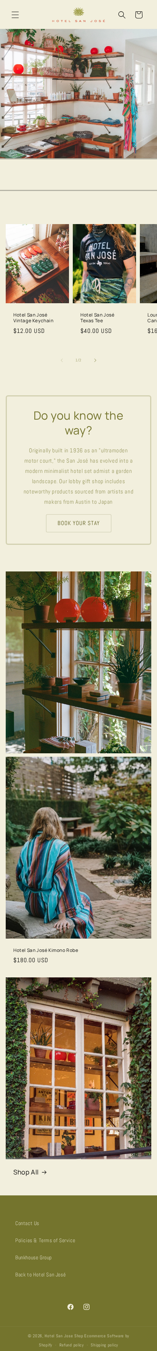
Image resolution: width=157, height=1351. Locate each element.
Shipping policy (104, 1345)
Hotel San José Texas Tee (97, 317)
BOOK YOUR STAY (79, 523)
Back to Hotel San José (40, 1274)
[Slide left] (61, 360)
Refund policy (71, 1345)
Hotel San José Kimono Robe (45, 950)
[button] (15, 14)
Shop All (26, 1172)
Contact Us (27, 1223)
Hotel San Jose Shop (64, 1335)
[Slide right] (95, 360)
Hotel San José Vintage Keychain (33, 317)
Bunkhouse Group (33, 1257)
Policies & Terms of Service (45, 1240)
